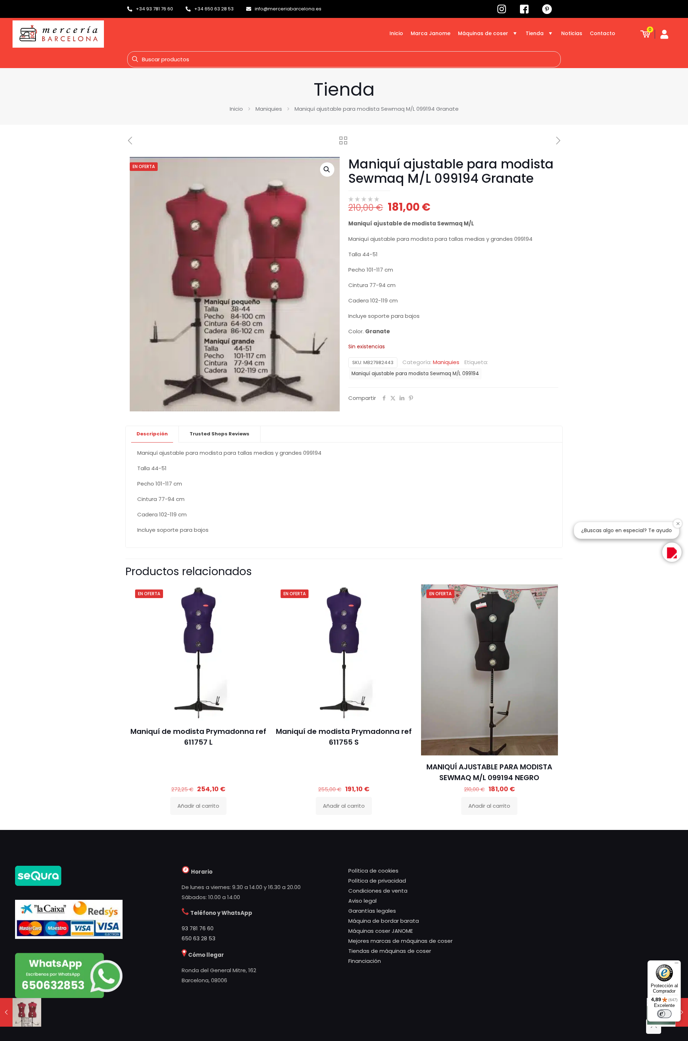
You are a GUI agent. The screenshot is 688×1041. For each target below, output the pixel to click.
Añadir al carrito (198, 806)
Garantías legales (372, 911)
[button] (327, 169)
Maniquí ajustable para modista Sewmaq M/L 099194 (415, 373)
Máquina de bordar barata (383, 921)
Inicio (236, 109)
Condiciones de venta (377, 890)
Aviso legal (362, 900)
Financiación (364, 961)
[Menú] (676, 964)
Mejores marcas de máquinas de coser (400, 941)
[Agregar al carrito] (256, 594)
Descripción (152, 433)
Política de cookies (373, 870)
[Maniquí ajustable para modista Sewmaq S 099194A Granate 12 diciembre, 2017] (20, 1012)
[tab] (152, 434)
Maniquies (268, 109)
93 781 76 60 (198, 928)
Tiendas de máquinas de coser (389, 951)
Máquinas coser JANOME (380, 931)
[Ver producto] (256, 609)
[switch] (664, 1013)
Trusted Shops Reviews (219, 433)
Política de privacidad (377, 880)
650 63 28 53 (198, 938)
